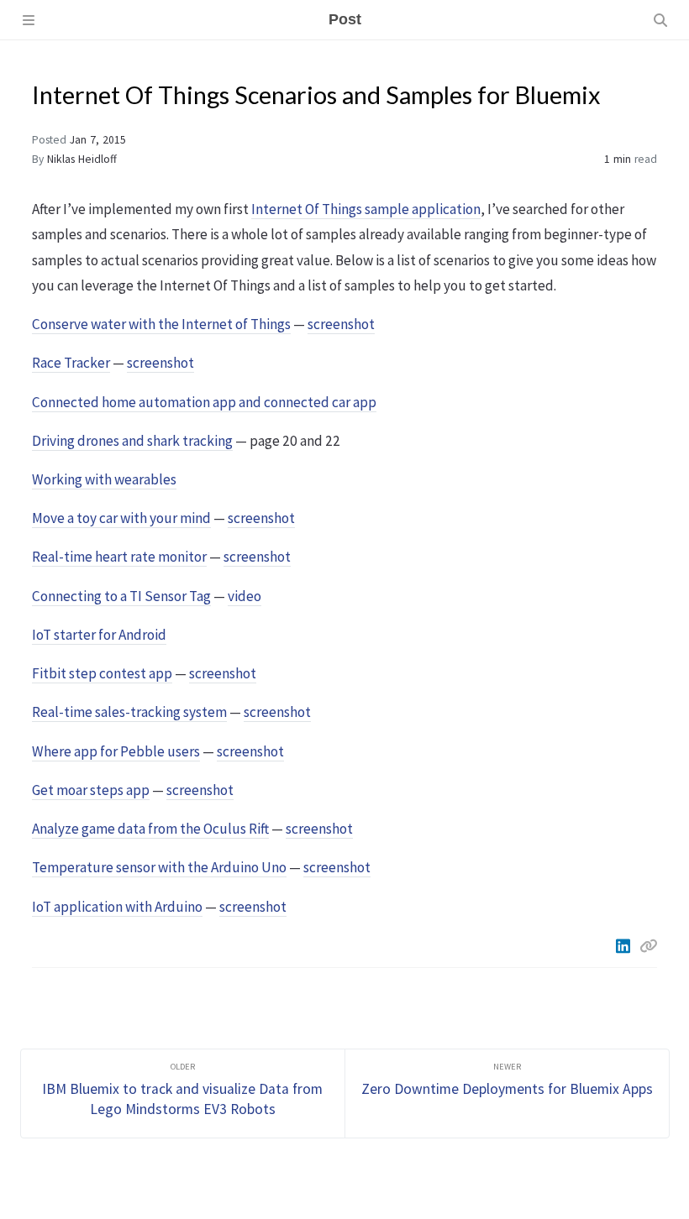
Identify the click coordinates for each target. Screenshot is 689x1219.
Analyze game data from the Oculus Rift (150, 828)
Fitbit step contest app (102, 673)
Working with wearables (104, 479)
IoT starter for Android (99, 634)
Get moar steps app (91, 790)
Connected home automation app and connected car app (204, 402)
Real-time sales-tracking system (129, 712)
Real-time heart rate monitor (119, 556)
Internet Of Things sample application (366, 209)
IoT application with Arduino (117, 906)
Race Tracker (71, 362)
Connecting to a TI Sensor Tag (121, 596)
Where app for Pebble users (116, 751)
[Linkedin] (624, 946)
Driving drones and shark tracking (132, 441)
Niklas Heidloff (82, 159)
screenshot (341, 324)
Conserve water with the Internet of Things (161, 324)
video (244, 596)
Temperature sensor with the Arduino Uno (159, 867)
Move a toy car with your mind (121, 518)
